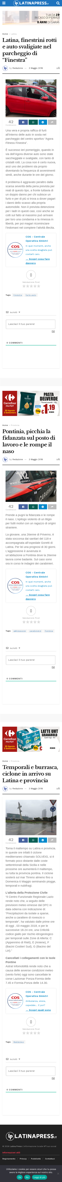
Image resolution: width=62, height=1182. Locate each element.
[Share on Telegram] (43, 122)
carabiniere (35, 631)
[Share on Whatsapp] (33, 122)
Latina (14, 34)
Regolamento (8, 1159)
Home (5, 34)
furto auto (31, 295)
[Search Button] (58, 3)
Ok (19, 1177)
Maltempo (19, 1042)
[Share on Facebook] (23, 122)
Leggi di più (39, 1177)
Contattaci (50, 1159)
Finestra (18, 295)
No (27, 1177)
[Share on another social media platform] (52, 122)
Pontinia (49, 631)
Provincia (15, 425)
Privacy (23, 1159)
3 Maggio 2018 (36, 68)
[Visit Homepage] (30, 3)
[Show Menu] (3, 3)
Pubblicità (36, 1159)
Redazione (17, 68)
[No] (58, 1173)
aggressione (20, 631)
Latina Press (16, 1146)
